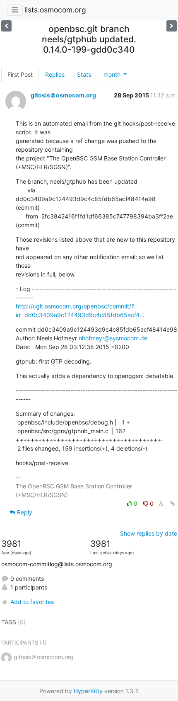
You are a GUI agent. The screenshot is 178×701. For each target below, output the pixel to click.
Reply (23, 512)
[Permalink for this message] (172, 503)
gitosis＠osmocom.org (63, 95)
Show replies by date (148, 533)
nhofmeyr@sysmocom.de (113, 338)
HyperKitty (88, 690)
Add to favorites (32, 601)
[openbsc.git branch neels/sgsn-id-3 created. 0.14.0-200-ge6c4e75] (6, 26)
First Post (20, 74)
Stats (84, 74)
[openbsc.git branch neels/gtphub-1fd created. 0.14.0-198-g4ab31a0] (171, 26)
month (112, 74)
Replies (55, 74)
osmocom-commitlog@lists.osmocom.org (56, 564)
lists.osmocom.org (55, 9)
